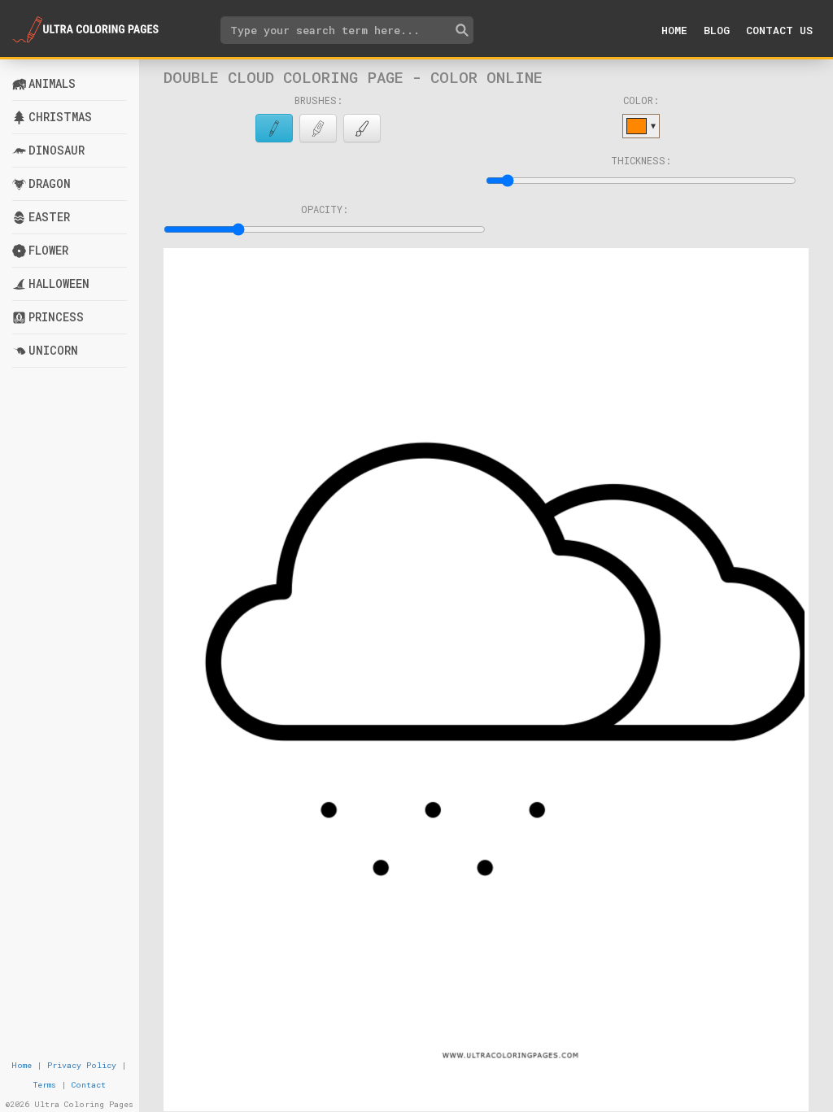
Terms (44, 1084)
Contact (89, 1084)
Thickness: (641, 160)
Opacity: (324, 209)
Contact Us (779, 30)
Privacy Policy (81, 1065)
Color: (641, 100)
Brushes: (318, 100)
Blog (717, 30)
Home (674, 30)
